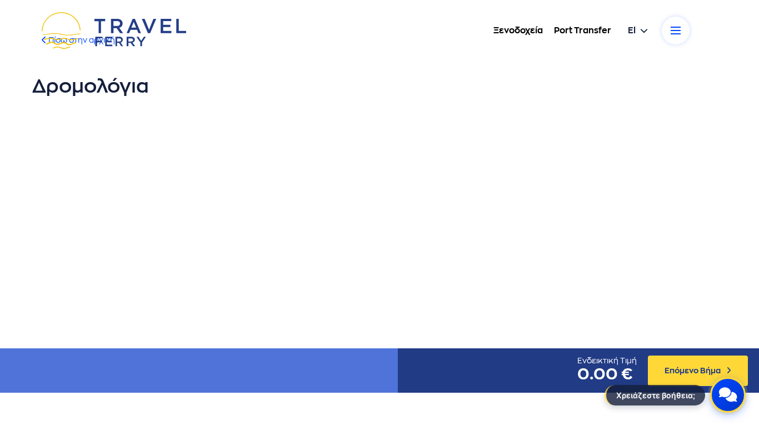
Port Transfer (582, 30)
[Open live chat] (728, 395)
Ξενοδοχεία (518, 30)
